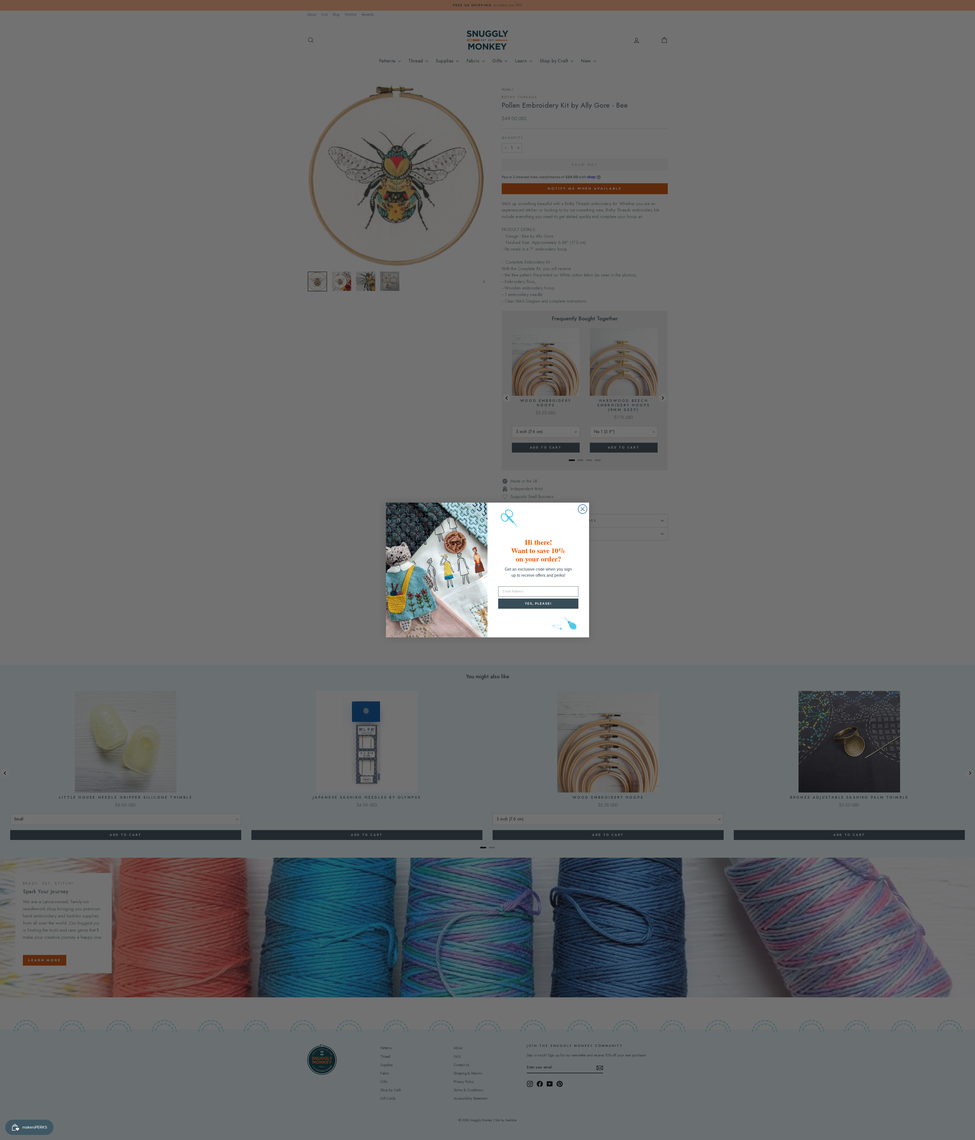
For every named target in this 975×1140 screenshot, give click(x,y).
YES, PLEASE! (538, 603)
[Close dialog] (582, 509)
